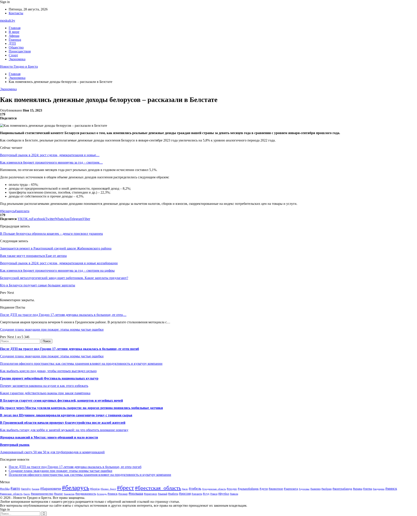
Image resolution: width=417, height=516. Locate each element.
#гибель (195, 488)
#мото (26, 494)
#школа (234, 493)
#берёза (95, 488)
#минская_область (11, 493)
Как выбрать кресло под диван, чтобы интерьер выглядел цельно (48, 371)
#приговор (150, 493)
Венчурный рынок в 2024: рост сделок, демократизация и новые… (49, 155)
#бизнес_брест (108, 489)
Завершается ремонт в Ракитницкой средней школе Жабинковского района (55, 248)
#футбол (223, 493)
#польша (136, 493)
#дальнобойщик (248, 488)
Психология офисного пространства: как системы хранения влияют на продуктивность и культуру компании (81, 363)
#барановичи (50, 488)
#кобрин (326, 488)
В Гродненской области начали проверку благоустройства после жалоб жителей (62, 422)
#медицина (378, 489)
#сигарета (197, 493)
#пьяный (162, 493)
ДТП (12, 43)
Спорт (13, 55)
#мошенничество (42, 493)
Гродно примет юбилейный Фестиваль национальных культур (49, 378)
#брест (125, 488)
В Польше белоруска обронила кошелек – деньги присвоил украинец (51, 233)
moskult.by (7, 20)
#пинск (112, 493)
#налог (58, 493)
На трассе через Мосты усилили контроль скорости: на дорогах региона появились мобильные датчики (81, 408)
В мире (14, 32)
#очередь (102, 494)
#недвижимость (85, 493)
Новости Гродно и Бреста (19, 66)
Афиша (14, 36)
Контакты (16, 13)
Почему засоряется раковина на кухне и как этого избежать (44, 386)
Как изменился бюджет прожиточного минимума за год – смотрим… (51, 162)
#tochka (5, 488)
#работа (173, 493)
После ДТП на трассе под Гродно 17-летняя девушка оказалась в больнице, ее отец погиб (69, 349)
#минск (391, 488)
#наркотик (69, 494)
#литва (367, 488)
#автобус (26, 489)
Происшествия (20, 51)
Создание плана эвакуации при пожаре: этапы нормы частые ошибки (52, 329)
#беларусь (7, 211)
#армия (35, 489)
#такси (213, 494)
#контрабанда (342, 488)
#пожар (123, 493)
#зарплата (22, 211)
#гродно (232, 488)
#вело (185, 489)
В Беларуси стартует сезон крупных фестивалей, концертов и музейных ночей (61, 400)
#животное (276, 488)
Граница (15, 39)
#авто (15, 488)
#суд (206, 493)
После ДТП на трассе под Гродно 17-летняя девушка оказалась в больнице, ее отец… (63, 315)
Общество (16, 47)
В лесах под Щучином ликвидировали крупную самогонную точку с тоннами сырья (66, 415)
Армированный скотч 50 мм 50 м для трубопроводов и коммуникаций (52, 452)
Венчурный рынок (15, 445)
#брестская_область (158, 488)
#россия (185, 493)
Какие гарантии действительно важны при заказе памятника (45, 393)
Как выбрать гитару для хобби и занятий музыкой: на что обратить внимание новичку (64, 430)
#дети (264, 488)
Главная (14, 28)
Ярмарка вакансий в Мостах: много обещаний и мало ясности (49, 437)
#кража (357, 488)
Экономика (17, 59)
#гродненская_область (214, 489)
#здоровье (304, 489)
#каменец (315, 489)
